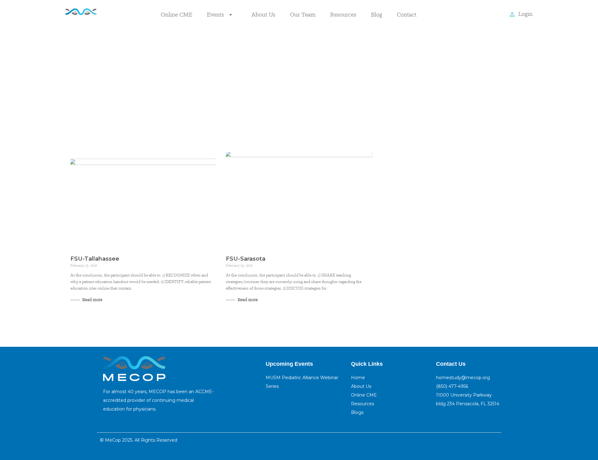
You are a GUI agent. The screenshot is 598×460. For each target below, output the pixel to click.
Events (215, 14)
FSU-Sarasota (245, 258)
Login (525, 14)
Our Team (303, 14)
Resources (343, 14)
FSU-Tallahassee (94, 258)
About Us (263, 14)
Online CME (176, 14)
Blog (376, 14)
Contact (406, 14)
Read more (91, 299)
